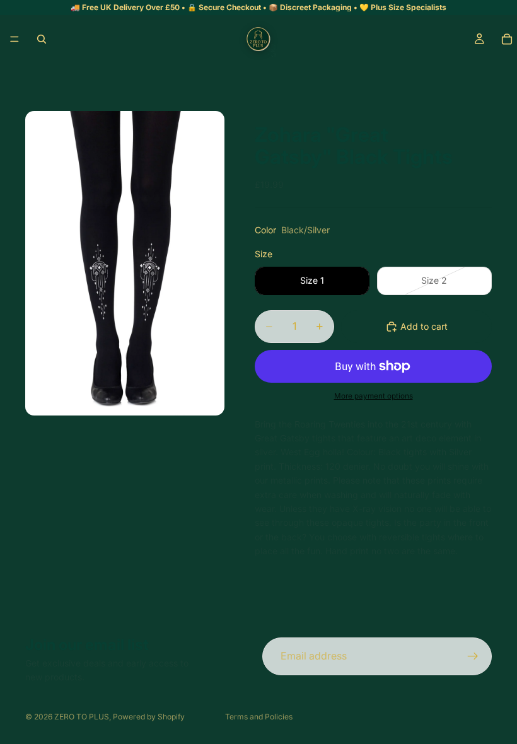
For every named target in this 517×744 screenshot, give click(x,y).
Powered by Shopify (149, 716)
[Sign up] (473, 656)
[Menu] (14, 39)
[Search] (41, 39)
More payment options (373, 396)
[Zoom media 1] (124, 263)
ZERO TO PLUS (81, 716)
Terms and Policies (259, 716)
